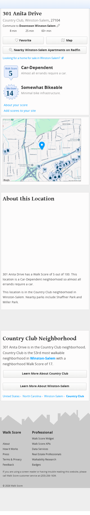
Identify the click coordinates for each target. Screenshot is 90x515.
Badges (36, 464)
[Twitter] (5, 438)
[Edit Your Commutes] (58, 25)
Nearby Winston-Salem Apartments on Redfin (47, 50)
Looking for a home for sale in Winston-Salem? (31, 58)
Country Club (75, 396)
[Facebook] (11, 438)
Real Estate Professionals (46, 454)
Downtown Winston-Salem (37, 25)
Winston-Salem (37, 20)
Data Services (40, 449)
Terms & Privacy (12, 459)
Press (6, 454)
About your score (16, 105)
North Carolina (32, 396)
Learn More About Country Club (45, 373)
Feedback (8, 464)
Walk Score (12, 432)
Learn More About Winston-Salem (44, 386)
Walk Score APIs (41, 443)
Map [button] (69, 40)
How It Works (10, 449)
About (6, 443)
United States (11, 396)
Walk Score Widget (43, 438)
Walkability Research (44, 459)
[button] (42, 145)
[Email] (18, 438)
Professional (42, 432)
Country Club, (13, 20)
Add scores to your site (20, 111)
